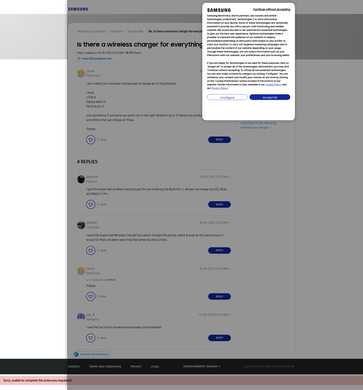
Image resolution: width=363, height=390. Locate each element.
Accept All (270, 97)
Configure (227, 98)
